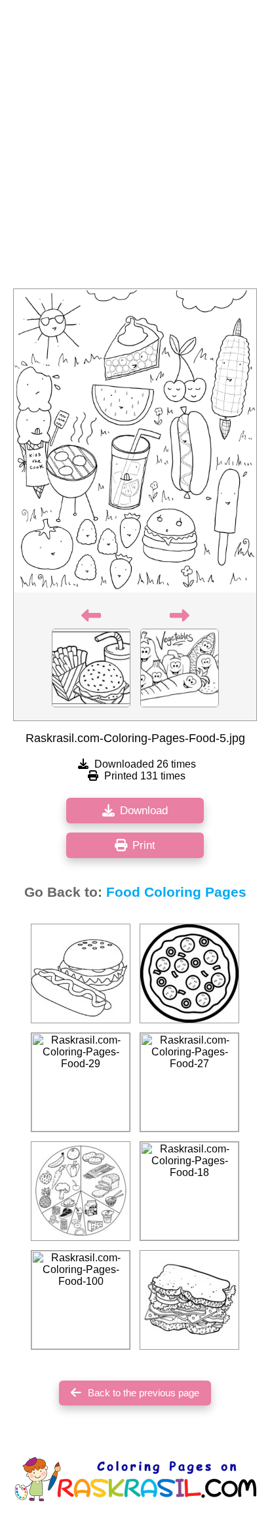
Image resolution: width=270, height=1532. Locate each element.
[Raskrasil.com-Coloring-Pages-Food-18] (189, 1191)
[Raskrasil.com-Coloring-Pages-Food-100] (80, 1300)
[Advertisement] (135, 148)
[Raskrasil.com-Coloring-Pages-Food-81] (189, 1300)
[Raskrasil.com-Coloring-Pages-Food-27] (189, 1082)
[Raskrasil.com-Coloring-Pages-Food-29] (80, 1082)
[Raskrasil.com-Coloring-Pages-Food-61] (189, 973)
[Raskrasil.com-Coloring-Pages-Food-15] (80, 973)
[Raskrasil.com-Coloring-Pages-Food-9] (80, 1191)
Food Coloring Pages (176, 892)
